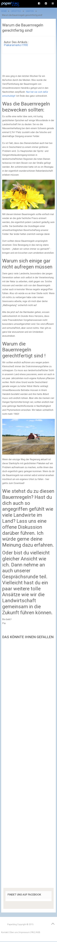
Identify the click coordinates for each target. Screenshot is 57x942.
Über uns (14, 932)
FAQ (33, 932)
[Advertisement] (28, 764)
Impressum (24, 932)
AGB (38, 932)
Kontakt (4, 932)
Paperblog (12, 924)
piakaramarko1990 (16, 45)
